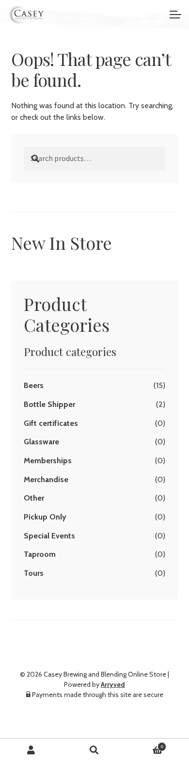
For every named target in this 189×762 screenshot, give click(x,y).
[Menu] (174, 14)
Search (94, 750)
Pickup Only (45, 516)
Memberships (48, 460)
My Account (31, 750)
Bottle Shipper (49, 404)
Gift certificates (51, 423)
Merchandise (46, 479)
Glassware (41, 441)
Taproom (40, 554)
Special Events (49, 535)
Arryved (113, 684)
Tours (34, 573)
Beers (34, 385)
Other (34, 498)
